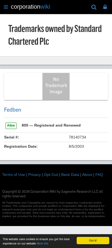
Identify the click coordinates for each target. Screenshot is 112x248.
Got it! (93, 240)
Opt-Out (51, 174)
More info (42, 243)
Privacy (34, 174)
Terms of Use (13, 174)
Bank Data (70, 174)
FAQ (99, 174)
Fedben (12, 110)
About (87, 174)
